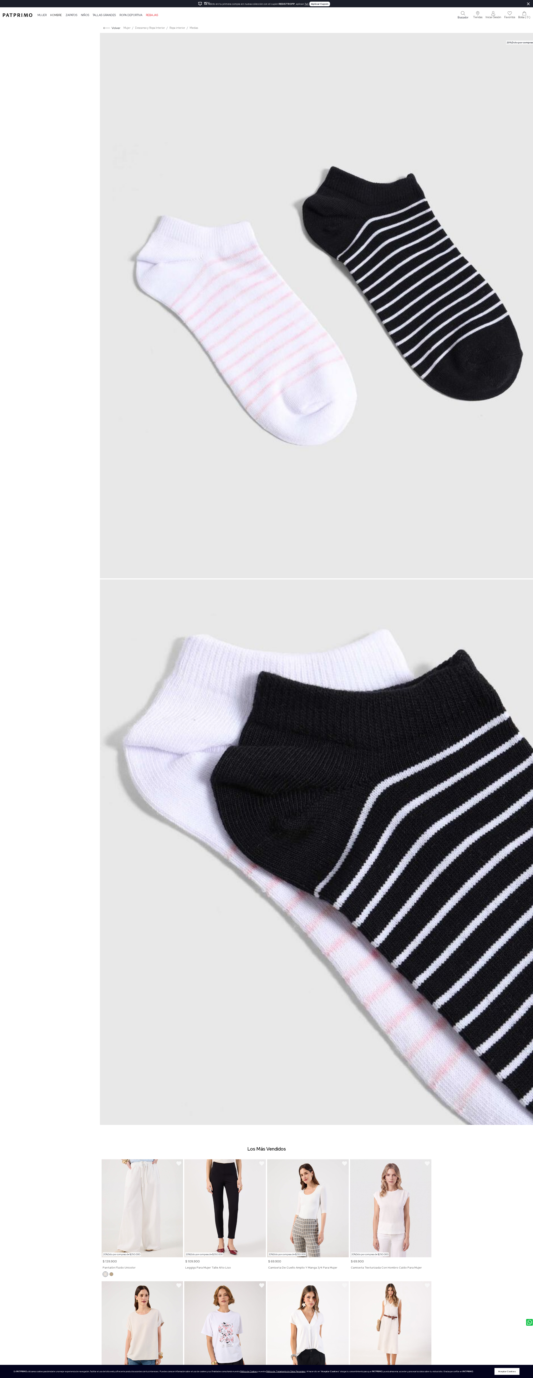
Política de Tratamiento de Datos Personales (285, 1371)
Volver (116, 28)
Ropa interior (177, 28)
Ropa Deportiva (131, 15)
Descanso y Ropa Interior (150, 28)
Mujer (42, 15)
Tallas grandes (104, 15)
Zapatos (71, 15)
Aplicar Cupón (319, 4)
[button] (477, 15)
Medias (194, 28)
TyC (307, 4)
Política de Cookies (248, 1371)
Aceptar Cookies (507, 1371)
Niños (85, 15)
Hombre (56, 15)
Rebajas (152, 15)
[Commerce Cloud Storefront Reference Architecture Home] (17, 15)
